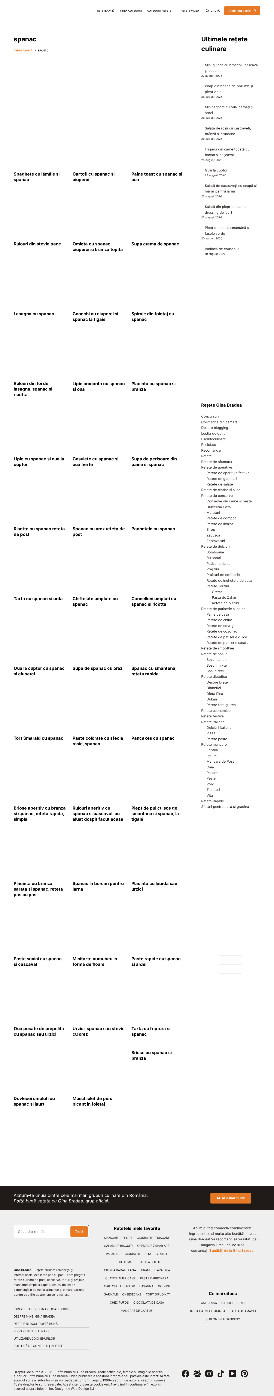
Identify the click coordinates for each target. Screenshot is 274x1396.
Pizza (211, 733)
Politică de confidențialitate (38, 1346)
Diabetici (214, 688)
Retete (206, 456)
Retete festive (212, 716)
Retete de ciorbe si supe (221, 490)
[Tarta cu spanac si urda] (40, 569)
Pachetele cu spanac (153, 528)
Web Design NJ (82, 1389)
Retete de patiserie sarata (227, 642)
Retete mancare (214, 744)
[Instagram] (209, 1373)
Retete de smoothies (218, 648)
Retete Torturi (218, 586)
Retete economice (216, 710)
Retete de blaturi (225, 603)
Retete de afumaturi (217, 462)
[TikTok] (221, 1373)
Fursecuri (214, 558)
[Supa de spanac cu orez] (99, 639)
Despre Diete (217, 682)
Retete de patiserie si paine (223, 609)
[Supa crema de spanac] (157, 215)
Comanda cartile (239, 10)
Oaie (210, 767)
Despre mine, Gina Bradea (34, 1316)
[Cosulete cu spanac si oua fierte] (99, 430)
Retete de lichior (220, 524)
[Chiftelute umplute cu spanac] (99, 569)
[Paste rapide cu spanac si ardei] (157, 930)
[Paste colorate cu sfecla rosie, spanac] (99, 709)
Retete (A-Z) (105, 10)
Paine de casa (218, 614)
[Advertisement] (99, 87)
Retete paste (217, 739)
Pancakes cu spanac (153, 738)
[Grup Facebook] (197, 1373)
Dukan (212, 699)
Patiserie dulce (218, 563)
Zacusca (213, 535)
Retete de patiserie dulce (227, 637)
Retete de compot (221, 518)
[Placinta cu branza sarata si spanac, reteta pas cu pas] (40, 854)
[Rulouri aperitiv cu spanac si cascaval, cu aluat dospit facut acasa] (99, 779)
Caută (79, 1231)
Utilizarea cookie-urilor (34, 1338)
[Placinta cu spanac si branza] (157, 354)
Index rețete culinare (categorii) (41, 1309)
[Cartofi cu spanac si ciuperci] (99, 145)
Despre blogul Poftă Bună (36, 1323)
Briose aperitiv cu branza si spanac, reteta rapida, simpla (40, 813)
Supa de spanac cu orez (97, 668)
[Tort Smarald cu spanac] (40, 709)
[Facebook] (185, 1373)
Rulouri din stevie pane (37, 243)
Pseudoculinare (213, 439)
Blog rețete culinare (31, 1331)
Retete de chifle (219, 620)
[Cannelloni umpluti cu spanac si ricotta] (157, 569)
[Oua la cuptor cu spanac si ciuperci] (40, 639)
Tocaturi (213, 789)
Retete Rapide (212, 801)
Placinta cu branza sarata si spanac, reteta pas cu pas (38, 889)
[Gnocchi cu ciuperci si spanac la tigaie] (99, 285)
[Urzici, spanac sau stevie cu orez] (99, 999)
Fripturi (212, 750)
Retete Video (190, 10)
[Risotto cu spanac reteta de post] (40, 500)
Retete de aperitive (216, 467)
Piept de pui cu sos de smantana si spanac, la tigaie (155, 813)
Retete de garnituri (222, 478)
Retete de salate (220, 484)
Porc (210, 784)
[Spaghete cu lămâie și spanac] (40, 145)
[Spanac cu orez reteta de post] (99, 500)
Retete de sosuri (214, 654)
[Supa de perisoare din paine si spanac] (157, 430)
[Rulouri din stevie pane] (40, 215)
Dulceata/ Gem (219, 507)
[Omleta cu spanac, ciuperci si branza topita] (99, 215)
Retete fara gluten (221, 705)
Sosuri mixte (217, 665)
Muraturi (213, 512)
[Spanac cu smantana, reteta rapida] (157, 639)
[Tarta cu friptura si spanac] (157, 999)
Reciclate (208, 444)
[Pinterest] (244, 1373)
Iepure (212, 756)
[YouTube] (232, 1373)
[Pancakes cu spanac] (157, 709)
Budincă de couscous (222, 249)
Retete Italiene (212, 722)
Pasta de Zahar (224, 597)
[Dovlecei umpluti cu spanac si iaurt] (40, 1069)
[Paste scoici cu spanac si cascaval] (40, 930)
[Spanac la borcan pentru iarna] (99, 854)
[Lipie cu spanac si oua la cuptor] (40, 430)
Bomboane (215, 552)
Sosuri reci (215, 671)
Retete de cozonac (222, 631)
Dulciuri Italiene (219, 727)
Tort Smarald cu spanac (38, 738)
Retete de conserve (217, 495)
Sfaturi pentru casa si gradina (225, 806)
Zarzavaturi (216, 541)
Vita (210, 795)
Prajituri (213, 569)
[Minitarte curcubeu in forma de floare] (99, 930)
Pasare (212, 773)
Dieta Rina (215, 693)
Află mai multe (233, 1198)
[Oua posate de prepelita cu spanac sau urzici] (40, 999)
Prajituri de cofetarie (223, 575)
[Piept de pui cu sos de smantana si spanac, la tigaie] (157, 779)
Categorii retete (159, 10)
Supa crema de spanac (155, 243)
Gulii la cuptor (216, 170)
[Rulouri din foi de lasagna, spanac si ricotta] (40, 354)
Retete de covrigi (220, 626)
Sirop (211, 529)
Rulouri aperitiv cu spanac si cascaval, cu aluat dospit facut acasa (98, 813)
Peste (211, 778)
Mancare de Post (220, 761)
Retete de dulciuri (215, 546)
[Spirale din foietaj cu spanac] (157, 285)
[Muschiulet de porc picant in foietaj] (99, 1069)
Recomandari (211, 450)
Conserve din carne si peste (229, 501)
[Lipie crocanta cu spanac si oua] (99, 354)
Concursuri (210, 416)
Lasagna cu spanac (34, 313)
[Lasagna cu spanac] (40, 285)
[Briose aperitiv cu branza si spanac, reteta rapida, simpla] (40, 779)
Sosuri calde (216, 659)
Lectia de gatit (213, 433)
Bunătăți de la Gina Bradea (231, 1250)
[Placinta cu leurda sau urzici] (157, 854)
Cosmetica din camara (219, 422)
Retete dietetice (214, 676)
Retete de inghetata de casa (229, 580)
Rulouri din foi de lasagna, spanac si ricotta (33, 389)
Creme (217, 592)
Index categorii (131, 10)
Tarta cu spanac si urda (38, 598)
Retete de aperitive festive (228, 473)
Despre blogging (214, 427)
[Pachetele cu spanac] (157, 500)
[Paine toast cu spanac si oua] (157, 145)
